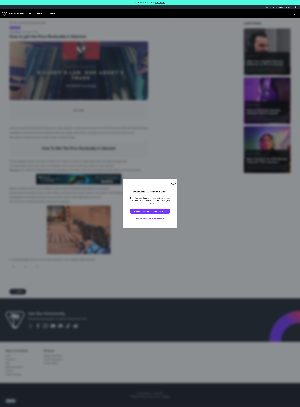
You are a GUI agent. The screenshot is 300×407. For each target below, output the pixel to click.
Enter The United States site (150, 211)
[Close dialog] (173, 182)
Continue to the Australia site (150, 218)
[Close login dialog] (172, 258)
